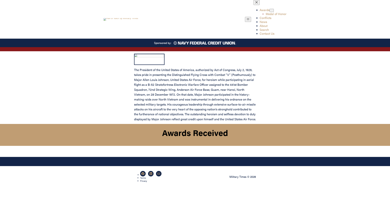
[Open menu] (248, 19)
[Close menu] (257, 2)
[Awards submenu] (271, 10)
